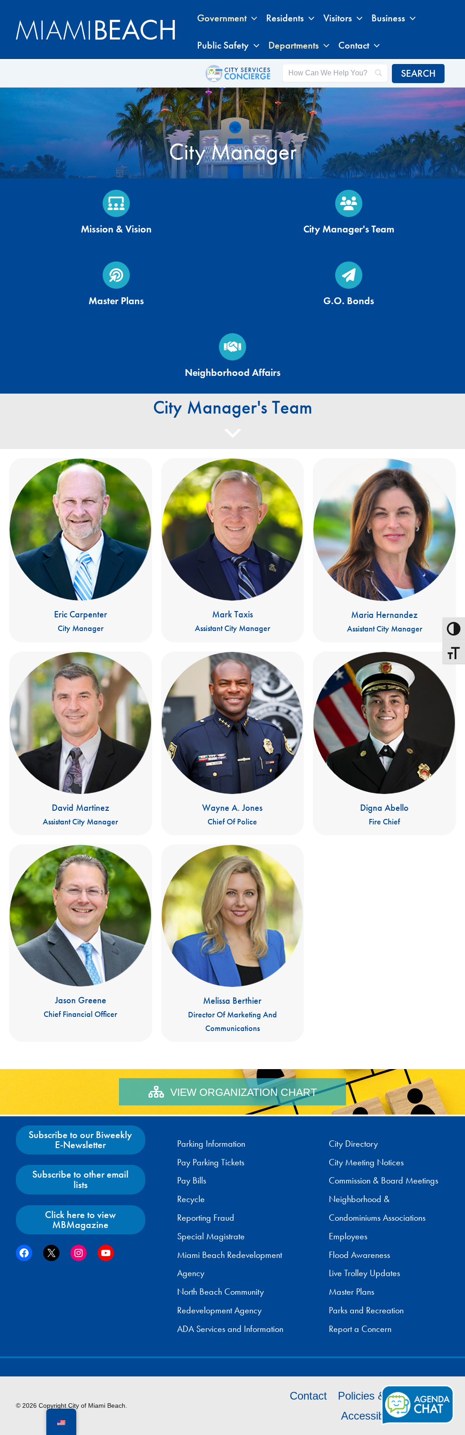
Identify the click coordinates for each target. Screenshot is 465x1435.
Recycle (191, 1198)
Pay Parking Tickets (210, 1162)
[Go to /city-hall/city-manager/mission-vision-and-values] (116, 214)
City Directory (353, 1143)
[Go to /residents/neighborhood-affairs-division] (232, 358)
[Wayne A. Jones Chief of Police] (233, 743)
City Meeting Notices (366, 1162)
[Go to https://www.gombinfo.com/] (349, 286)
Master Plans (351, 1291)
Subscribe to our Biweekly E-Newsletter (80, 1140)
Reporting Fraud (205, 1217)
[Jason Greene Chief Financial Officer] (81, 943)
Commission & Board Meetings (383, 1180)
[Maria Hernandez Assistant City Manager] (384, 550)
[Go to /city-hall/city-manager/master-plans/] (116, 286)
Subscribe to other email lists (80, 1179)
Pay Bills (191, 1180)
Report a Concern (360, 1328)
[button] (252, 18)
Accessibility (370, 1416)
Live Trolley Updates (364, 1272)
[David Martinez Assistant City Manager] (81, 743)
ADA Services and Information (230, 1328)
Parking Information (211, 1143)
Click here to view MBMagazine (80, 1219)
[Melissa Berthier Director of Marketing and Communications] (233, 943)
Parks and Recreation (366, 1310)
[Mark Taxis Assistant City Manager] (233, 550)
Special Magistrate (211, 1236)
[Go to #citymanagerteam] (349, 214)
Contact (308, 1396)
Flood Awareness (359, 1254)
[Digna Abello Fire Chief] (384, 743)
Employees (348, 1236)
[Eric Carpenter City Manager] (81, 550)
